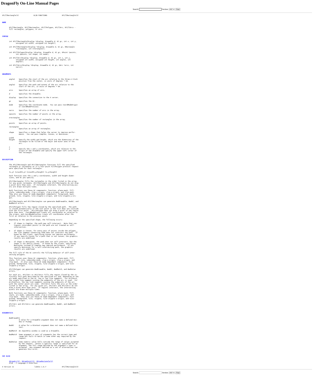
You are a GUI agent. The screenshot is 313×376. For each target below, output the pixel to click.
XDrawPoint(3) (28, 361)
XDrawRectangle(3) (44, 361)
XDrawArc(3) (14, 361)
